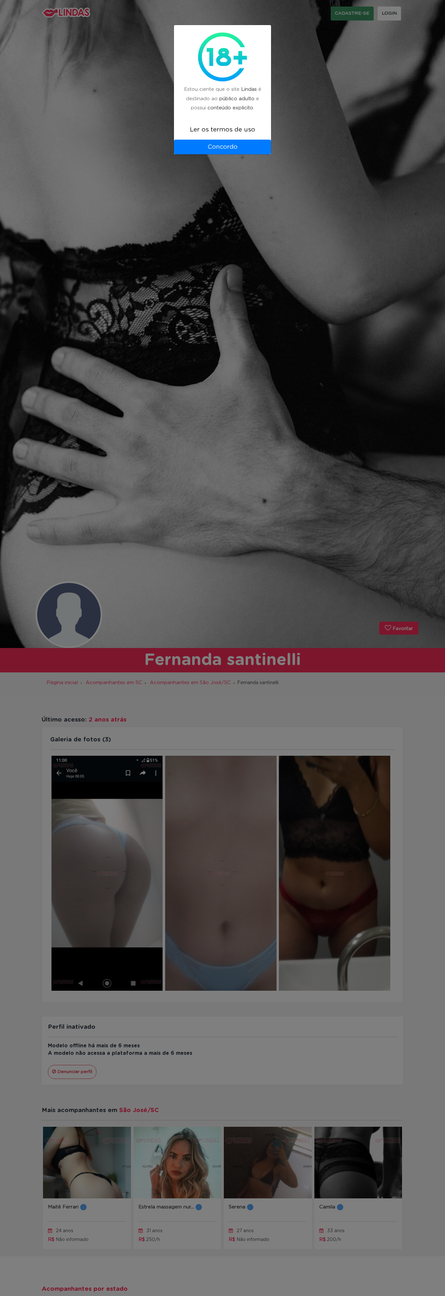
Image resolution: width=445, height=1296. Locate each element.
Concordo (222, 147)
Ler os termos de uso (222, 130)
